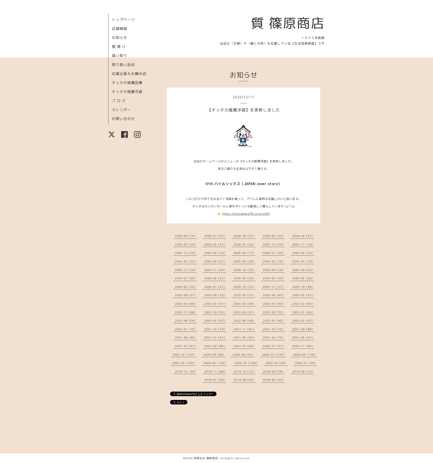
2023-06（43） (274, 295)
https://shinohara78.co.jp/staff (246, 214)
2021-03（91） (186, 346)
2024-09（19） (274, 270)
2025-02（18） (274, 261)
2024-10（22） (245, 270)
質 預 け (119, 46)
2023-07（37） (245, 295)
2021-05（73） (274, 337)
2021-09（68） (303, 329)
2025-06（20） (303, 253)
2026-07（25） (215, 236)
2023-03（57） (215, 304)
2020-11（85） (303, 346)
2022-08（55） (274, 312)
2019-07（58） (215, 380)
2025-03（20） (245, 261)
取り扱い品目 (123, 64)
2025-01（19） (303, 261)
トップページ (123, 19)
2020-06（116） (305, 354)
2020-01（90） (306, 363)
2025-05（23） (186, 261)
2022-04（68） (245, 320)
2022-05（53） (215, 320)
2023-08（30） (215, 295)
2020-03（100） (246, 363)
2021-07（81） (215, 337)
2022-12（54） (303, 304)
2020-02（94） (277, 363)
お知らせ (119, 37)
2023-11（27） (274, 287)
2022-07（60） (303, 312)
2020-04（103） (215, 363)
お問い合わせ (123, 118)
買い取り (119, 55)
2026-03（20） (186, 244)
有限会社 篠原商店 (206, 458)
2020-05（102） (184, 363)
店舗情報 (119, 28)
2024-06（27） (215, 278)
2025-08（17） (245, 253)
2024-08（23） (303, 270)
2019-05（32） (274, 380)
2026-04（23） (303, 236)
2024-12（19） (186, 270)
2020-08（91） (244, 354)
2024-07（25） (186, 278)
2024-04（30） (274, 278)
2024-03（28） (303, 278)
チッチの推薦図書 (127, 82)
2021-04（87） (303, 337)
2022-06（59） (186, 320)
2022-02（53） (303, 320)
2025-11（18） (303, 244)
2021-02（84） (215, 346)
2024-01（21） (215, 287)
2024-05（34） (245, 278)
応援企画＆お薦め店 (129, 73)
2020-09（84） (214, 354)
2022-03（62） (274, 320)
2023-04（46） (186, 304)
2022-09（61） (245, 312)
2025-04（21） (215, 261)
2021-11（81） (245, 329)
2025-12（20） (274, 244)
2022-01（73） (186, 329)
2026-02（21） (215, 244)
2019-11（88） (215, 371)
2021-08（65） (186, 337)
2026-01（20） (245, 244)
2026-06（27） (245, 236)
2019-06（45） (245, 380)
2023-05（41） (303, 295)
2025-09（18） (215, 253)
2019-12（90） (186, 371)
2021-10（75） (274, 329)
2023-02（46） (245, 304)
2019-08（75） (303, 371)
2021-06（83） (245, 337)
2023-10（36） (303, 287)
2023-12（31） (245, 287)
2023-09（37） (186, 295)
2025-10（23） (186, 253)
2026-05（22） (274, 236)
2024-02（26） (186, 287)
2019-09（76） (274, 371)
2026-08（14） (186, 236)
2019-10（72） (245, 371)
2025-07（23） (274, 253)
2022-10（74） (215, 312)
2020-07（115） (274, 354)
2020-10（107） (184, 354)
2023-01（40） (274, 304)
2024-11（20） (215, 270)
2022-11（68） (186, 312)
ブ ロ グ (119, 100)
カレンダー (121, 109)
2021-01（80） (245, 346)
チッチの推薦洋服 (127, 91)
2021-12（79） (215, 329)
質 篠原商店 (288, 23)
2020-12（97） (274, 346)
